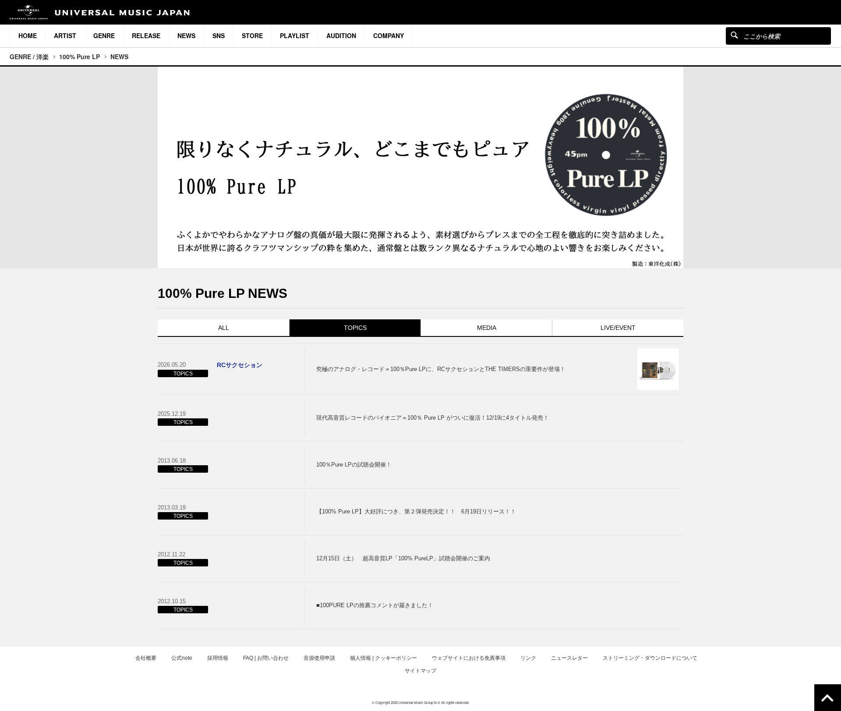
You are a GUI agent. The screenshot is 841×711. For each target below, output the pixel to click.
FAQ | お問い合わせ (266, 658)
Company (388, 35)
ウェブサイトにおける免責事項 (468, 658)
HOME (27, 35)
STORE (252, 35)
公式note (181, 658)
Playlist (294, 35)
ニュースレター (569, 658)
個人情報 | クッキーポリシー (383, 658)
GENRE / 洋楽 (29, 56)
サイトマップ (420, 670)
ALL (223, 327)
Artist (65, 35)
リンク (528, 658)
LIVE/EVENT (618, 327)
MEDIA (486, 327)
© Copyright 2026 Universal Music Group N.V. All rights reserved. (420, 702)
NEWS (119, 56)
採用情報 (217, 658)
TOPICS (355, 327)
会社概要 (145, 658)
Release (146, 35)
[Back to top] (827, 697)
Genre (104, 35)
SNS (218, 35)
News (186, 35)
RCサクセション (239, 364)
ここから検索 (734, 35)
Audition (341, 35)
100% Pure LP (79, 56)
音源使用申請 (319, 658)
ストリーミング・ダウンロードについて (650, 658)
